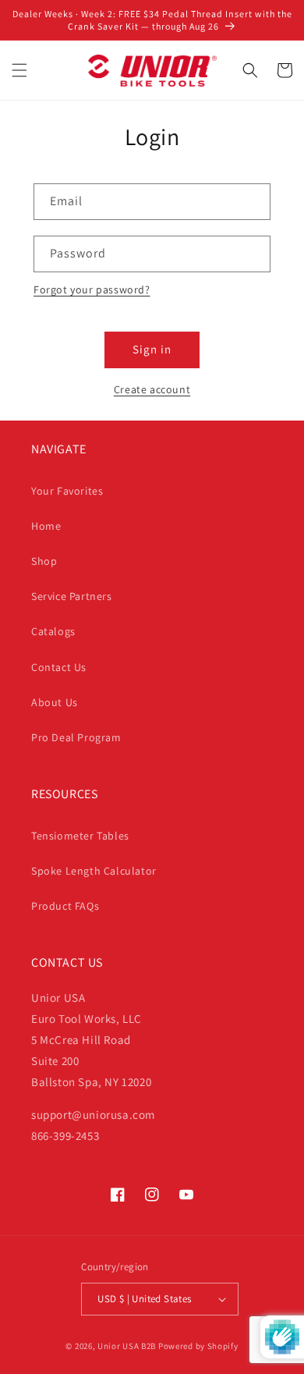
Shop (44, 561)
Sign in (152, 349)
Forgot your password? (92, 289)
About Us (54, 702)
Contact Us (59, 667)
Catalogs (53, 631)
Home (46, 526)
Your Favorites (67, 491)
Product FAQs (65, 906)
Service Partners (71, 596)
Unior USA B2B (126, 1345)
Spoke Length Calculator (94, 871)
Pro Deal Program (76, 737)
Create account (152, 389)
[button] (19, 70)
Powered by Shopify (198, 1345)
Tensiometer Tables (80, 836)
